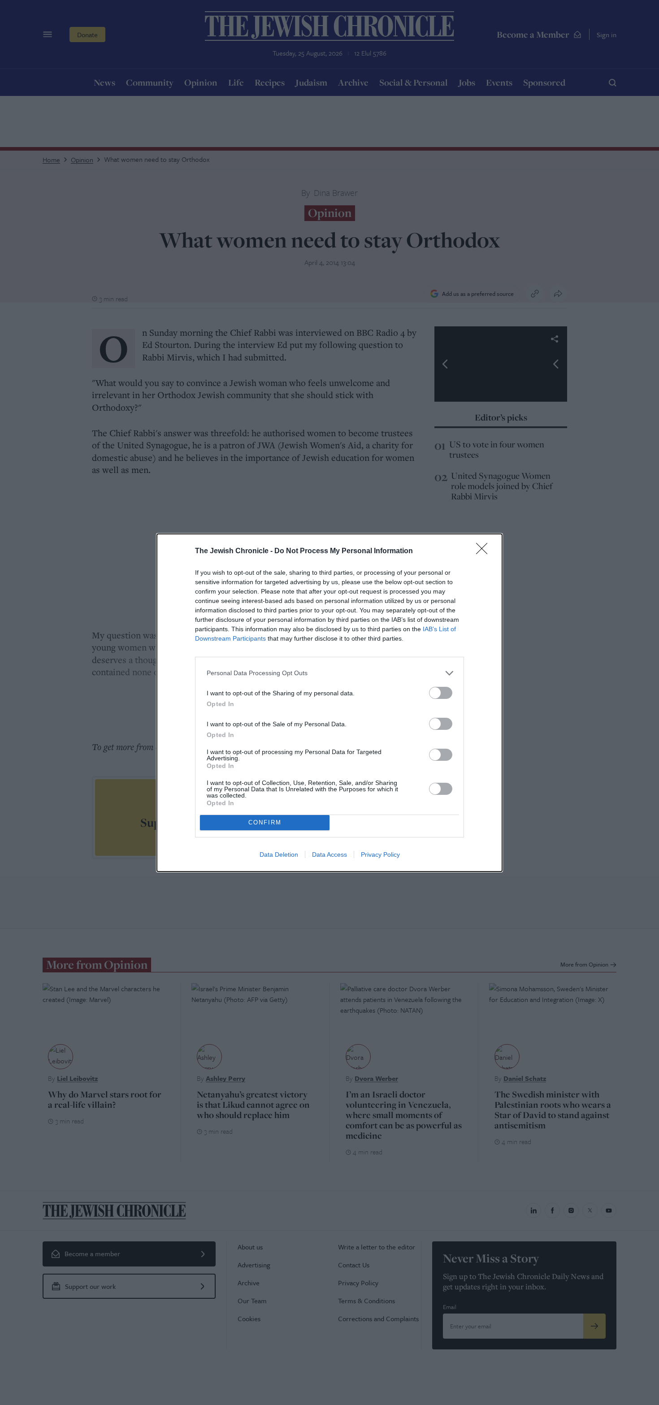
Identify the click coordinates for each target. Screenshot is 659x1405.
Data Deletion (279, 854)
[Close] (484, 551)
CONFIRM (265, 822)
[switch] (440, 693)
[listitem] (329, 673)
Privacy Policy (380, 854)
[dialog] (329, 703)
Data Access (329, 854)
